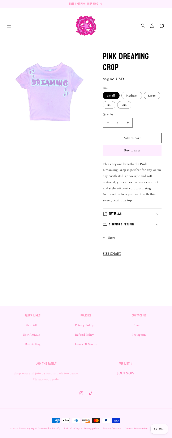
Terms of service (112, 428)
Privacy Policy (84, 325)
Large (152, 95)
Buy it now (132, 150)
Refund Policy (84, 334)
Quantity (108, 114)
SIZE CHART (112, 253)
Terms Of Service (86, 344)
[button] (8, 25)
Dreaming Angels (28, 428)
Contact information (136, 428)
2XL (124, 105)
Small (111, 95)
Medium (132, 95)
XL (109, 105)
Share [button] (111, 238)
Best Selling (33, 344)
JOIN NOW (125, 373)
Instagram (139, 334)
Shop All (31, 325)
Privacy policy (91, 428)
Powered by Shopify (49, 428)
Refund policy (71, 428)
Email (137, 325)
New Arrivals (31, 334)
